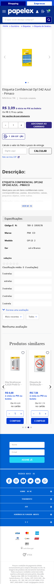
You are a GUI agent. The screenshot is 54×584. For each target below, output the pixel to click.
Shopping (13, 3)
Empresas (39, 3)
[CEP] (14, 149)
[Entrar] (37, 11)
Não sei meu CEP (9, 157)
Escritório (15, 26)
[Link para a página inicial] (5, 26)
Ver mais (27, 206)
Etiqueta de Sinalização (43, 26)
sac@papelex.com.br (36, 582)
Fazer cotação (16, 136)
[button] (27, 310)
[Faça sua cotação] (42, 11)
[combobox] (27, 20)
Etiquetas (27, 26)
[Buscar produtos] (49, 20)
